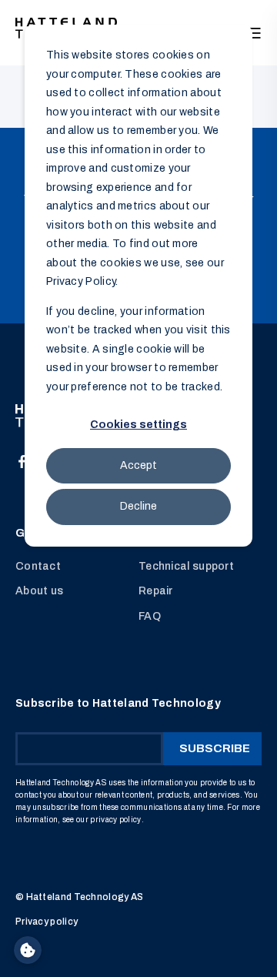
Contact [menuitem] (38, 566)
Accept (138, 465)
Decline (138, 506)
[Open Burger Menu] (254, 33)
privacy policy (115, 819)
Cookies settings (138, 424)
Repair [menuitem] (155, 591)
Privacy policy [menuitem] (46, 921)
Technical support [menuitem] (186, 566)
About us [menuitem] (39, 591)
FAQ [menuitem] (149, 616)
